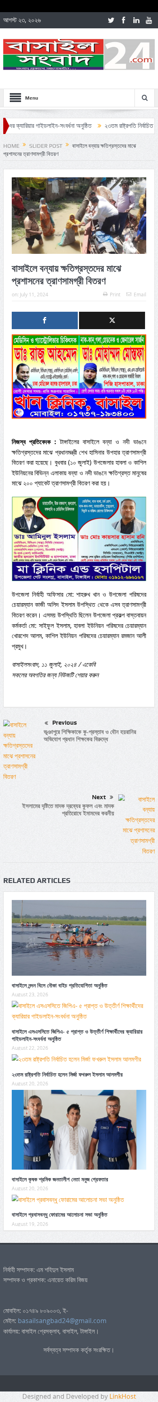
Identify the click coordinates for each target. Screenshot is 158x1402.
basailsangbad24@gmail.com (62, 1320)
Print (115, 294)
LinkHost (122, 1396)
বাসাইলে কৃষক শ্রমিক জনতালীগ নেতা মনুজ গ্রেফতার (60, 1179)
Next (99, 797)
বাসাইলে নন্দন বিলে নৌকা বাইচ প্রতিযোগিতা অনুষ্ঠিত (59, 985)
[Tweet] (112, 320)
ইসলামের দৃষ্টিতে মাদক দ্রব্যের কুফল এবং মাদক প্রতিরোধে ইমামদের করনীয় (68, 809)
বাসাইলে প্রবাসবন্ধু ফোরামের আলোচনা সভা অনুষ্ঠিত (59, 1214)
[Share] (45, 320)
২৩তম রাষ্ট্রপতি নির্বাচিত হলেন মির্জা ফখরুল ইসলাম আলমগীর (67, 1074)
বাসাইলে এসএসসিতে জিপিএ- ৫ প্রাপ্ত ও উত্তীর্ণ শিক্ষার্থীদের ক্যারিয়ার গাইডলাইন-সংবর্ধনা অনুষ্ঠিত (77, 1035)
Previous (64, 722)
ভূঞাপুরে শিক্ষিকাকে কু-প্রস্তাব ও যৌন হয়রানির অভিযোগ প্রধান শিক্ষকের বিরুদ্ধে (90, 735)
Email (140, 294)
